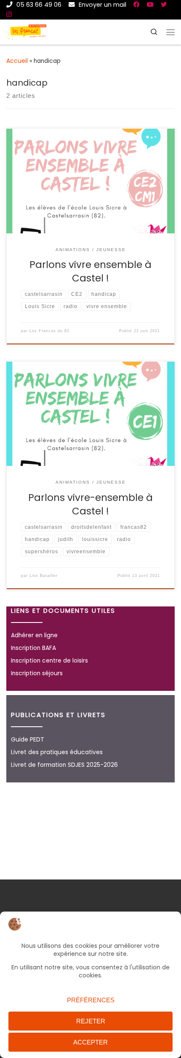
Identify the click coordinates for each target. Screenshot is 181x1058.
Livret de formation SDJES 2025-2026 (64, 765)
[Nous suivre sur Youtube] (150, 4)
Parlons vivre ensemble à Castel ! (90, 271)
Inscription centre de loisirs (49, 661)
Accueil (17, 61)
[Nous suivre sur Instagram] (9, 14)
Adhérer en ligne (34, 635)
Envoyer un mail (101, 4)
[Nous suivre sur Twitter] (164, 4)
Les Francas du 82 (49, 331)
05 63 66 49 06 (38, 4)
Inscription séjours (37, 673)
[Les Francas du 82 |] (26, 31)
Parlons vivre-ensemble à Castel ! (90, 504)
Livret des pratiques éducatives (57, 752)
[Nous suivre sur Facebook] (136, 4)
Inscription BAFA (33, 648)
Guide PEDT (27, 740)
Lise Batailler (43, 576)
